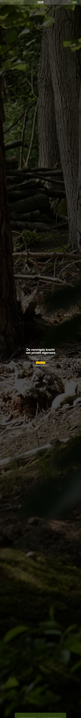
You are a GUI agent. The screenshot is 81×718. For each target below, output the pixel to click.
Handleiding (21, 2)
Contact (74, 2)
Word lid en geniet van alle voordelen (40, 365)
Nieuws (25, 2)
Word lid (65, 2)
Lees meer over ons (40, 362)
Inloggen (69, 2)
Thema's (15, 2)
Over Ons (9, 2)
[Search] (61, 2)
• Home (5, 2)
